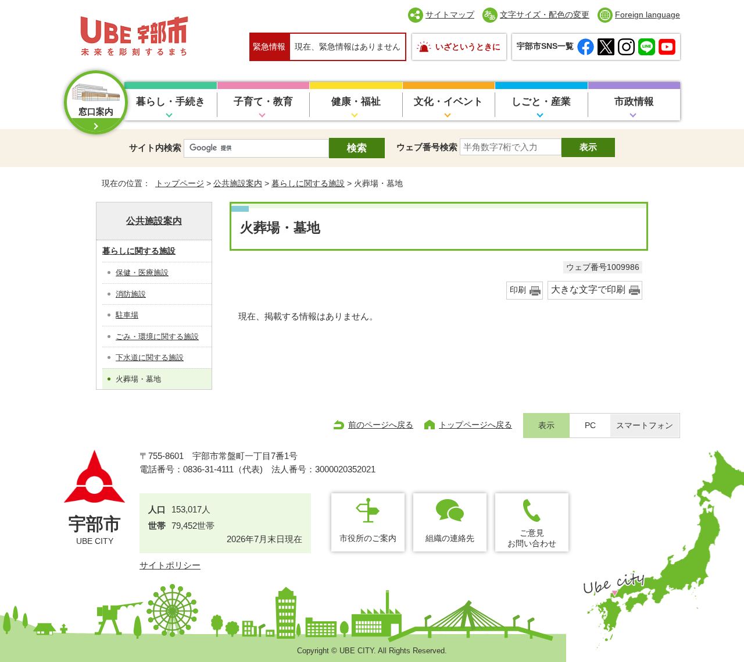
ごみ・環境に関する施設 (157, 336)
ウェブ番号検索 (426, 147)
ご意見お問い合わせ (531, 537)
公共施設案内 (237, 183)
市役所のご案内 (367, 538)
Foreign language (647, 14)
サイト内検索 (155, 147)
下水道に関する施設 (150, 357)
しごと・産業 (541, 101)
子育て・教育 (263, 101)
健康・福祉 (356, 101)
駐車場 (127, 315)
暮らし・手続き (170, 101)
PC (590, 425)
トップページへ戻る (475, 424)
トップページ (179, 183)
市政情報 (634, 101)
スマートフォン (644, 425)
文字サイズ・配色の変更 (544, 14)
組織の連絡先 (449, 538)
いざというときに (467, 46)
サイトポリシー (170, 565)
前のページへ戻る (380, 424)
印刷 (518, 290)
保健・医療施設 (142, 272)
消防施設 (131, 294)
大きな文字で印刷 (588, 289)
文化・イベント (448, 101)
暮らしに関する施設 (308, 183)
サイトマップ (449, 14)
